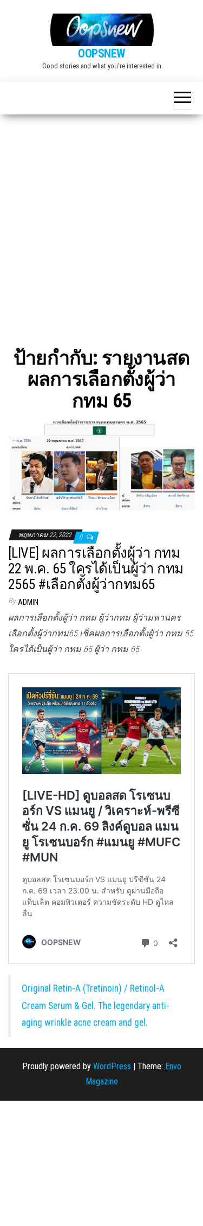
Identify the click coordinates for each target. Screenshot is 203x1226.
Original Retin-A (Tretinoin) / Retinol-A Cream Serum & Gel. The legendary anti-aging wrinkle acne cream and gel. (95, 1005)
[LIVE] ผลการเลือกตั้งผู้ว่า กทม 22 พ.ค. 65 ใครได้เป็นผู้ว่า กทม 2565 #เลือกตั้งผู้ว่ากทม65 (95, 568)
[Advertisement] (101, 221)
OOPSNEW (101, 53)
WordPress (112, 1066)
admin (28, 602)
